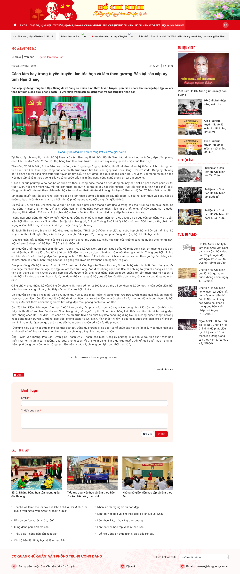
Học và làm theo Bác (50, 57)
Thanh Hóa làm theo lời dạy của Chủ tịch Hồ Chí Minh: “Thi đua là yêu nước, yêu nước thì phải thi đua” (50, 508)
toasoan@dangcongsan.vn (212, 566)
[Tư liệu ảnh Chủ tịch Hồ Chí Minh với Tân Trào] (190, 173)
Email (25, 397)
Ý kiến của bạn (31, 410)
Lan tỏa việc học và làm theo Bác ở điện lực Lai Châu (130, 513)
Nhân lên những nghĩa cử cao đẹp (118, 507)
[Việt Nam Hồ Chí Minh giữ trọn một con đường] (203, 70)
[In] (164, 66)
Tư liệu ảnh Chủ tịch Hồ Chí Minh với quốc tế (215, 193)
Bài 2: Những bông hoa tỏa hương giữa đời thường (35, 494)
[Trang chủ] (15, 25)
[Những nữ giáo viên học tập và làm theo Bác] (147, 472)
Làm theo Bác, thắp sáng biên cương (120, 520)
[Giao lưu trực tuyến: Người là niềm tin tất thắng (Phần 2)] (190, 127)
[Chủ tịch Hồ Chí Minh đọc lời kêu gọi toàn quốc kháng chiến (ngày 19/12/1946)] (187, 273)
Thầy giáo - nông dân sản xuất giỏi (35, 533)
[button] (226, 25)
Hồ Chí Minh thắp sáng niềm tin (215, 102)
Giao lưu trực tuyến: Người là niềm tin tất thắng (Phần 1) (215, 146)
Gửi (163, 434)
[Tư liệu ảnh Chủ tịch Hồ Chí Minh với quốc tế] (190, 195)
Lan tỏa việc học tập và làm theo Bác (120, 527)
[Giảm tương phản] (172, 66)
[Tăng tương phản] (168, 66)
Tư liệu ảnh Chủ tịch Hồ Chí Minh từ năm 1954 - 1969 (217, 214)
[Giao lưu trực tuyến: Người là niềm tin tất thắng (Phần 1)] (190, 147)
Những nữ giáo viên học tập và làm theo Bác (147, 494)
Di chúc (16, 56)
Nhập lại (147, 434)
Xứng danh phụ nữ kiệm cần (31, 527)
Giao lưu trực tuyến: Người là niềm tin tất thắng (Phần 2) (215, 126)
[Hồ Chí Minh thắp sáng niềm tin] (190, 107)
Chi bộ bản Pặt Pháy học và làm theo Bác (39, 540)
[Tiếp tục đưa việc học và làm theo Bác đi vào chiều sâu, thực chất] (92, 472)
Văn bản (29, 56)
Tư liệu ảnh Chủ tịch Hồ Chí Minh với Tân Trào (215, 171)
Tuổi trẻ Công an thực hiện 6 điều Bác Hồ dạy (125, 533)
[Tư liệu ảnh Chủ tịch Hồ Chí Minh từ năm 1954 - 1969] (190, 216)
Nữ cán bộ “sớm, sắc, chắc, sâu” (34, 520)
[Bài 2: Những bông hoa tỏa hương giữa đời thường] (36, 472)
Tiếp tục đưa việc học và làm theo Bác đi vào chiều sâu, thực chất (91, 494)
